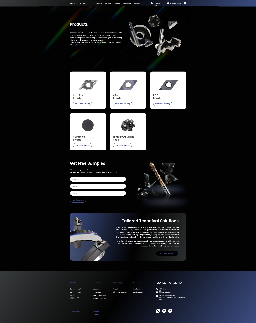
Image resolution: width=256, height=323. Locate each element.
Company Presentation (74, 296)
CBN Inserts (117, 97)
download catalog (82, 104)
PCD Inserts (157, 97)
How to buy (96, 292)
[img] (88, 84)
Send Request (138, 292)
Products (117, 3)
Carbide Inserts (78, 97)
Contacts (136, 289)
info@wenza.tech (176, 3)
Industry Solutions (99, 295)
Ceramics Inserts (79, 138)
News (72, 298)
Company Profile (76, 289)
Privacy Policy (75, 311)
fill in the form (167, 253)
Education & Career (120, 292)
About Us (99, 3)
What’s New (127, 3)
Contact (137, 3)
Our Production (75, 292)
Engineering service (99, 298)
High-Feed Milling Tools (124, 138)
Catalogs (108, 3)
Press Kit (116, 289)
